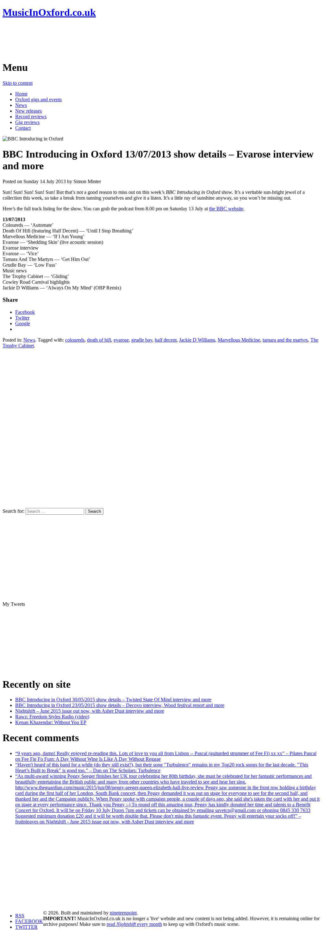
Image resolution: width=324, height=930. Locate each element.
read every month (134, 924)
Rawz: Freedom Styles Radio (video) (52, 716)
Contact (23, 128)
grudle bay (141, 340)
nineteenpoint (123, 912)
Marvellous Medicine (239, 340)
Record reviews (31, 116)
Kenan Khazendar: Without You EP (50, 722)
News (21, 105)
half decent (166, 340)
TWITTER (26, 927)
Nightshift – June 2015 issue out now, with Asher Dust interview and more (89, 711)
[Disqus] (162, 428)
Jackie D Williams (197, 340)
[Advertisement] (118, 39)
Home (21, 93)
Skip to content (18, 83)
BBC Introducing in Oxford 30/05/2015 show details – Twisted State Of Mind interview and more (113, 699)
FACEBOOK (29, 921)
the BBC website (226, 208)
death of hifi (99, 340)
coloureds (74, 340)
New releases (28, 111)
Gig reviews (27, 122)
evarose (121, 340)
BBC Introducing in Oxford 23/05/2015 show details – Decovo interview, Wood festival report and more (119, 705)
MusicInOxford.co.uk (49, 12)
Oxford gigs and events (38, 99)
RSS (19, 915)
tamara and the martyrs (285, 340)
